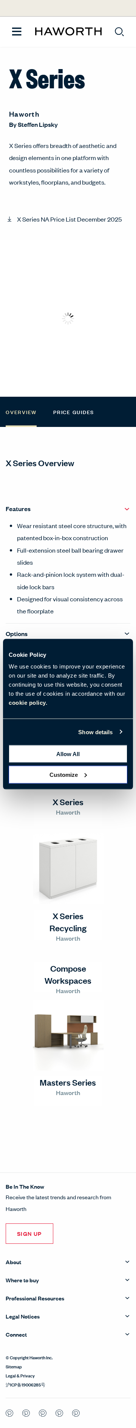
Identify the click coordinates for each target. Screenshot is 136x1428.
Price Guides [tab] (73, 412)
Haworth (24, 114)
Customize (63, 774)
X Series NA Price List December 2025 (69, 219)
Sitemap (14, 1366)
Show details (95, 732)
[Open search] (119, 31)
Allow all (68, 754)
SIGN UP (29, 1233)
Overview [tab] (21, 412)
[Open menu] (17, 31)
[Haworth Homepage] (68, 32)
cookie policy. (28, 702)
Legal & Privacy (20, 1375)
